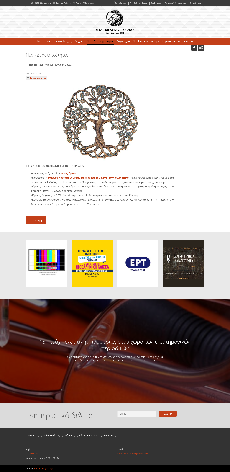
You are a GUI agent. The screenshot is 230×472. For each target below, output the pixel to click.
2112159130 (32, 453)
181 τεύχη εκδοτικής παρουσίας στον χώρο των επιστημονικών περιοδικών (115, 344)
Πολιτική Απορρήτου (175, 3)
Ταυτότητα (43, 41)
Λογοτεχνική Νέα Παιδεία (132, 41)
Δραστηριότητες (38, 78)
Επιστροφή (36, 220)
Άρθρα (155, 41)
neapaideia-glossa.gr (43, 468)
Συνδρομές (156, 3)
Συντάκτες (120, 3)
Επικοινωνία (115, 48)
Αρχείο (79, 41)
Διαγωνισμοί (186, 41)
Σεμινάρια (168, 41)
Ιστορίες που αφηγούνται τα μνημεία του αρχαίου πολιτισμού (87, 177)
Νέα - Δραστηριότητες (100, 41)
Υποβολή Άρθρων (138, 3)
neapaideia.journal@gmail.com (132, 453)
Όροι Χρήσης (196, 3)
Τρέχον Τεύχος (62, 41)
